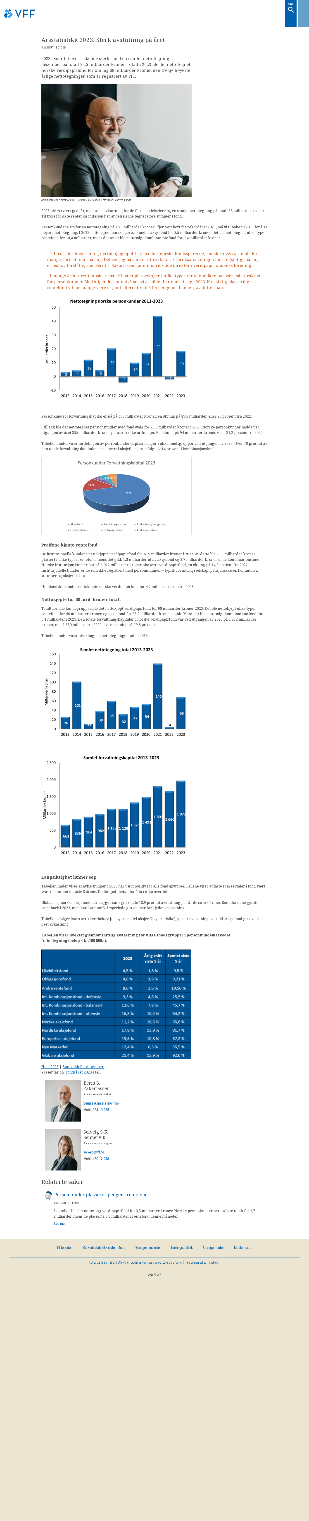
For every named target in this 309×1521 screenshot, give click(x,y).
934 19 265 (101, 1097)
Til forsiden (64, 1235)
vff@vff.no (119, 1250)
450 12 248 (101, 1146)
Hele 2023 (50, 1054)
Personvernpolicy (196, 1250)
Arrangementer (213, 1235)
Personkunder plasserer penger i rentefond (101, 1182)
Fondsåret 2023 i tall (83, 1059)
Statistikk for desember (83, 1054)
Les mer (60, 1211)
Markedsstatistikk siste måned (103, 1235)
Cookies (213, 1250)
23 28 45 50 (98, 1250)
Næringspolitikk (182, 1235)
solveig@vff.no (93, 1139)
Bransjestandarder (148, 1235)
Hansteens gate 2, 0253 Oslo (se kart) (157, 1250)
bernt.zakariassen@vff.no (101, 1090)
